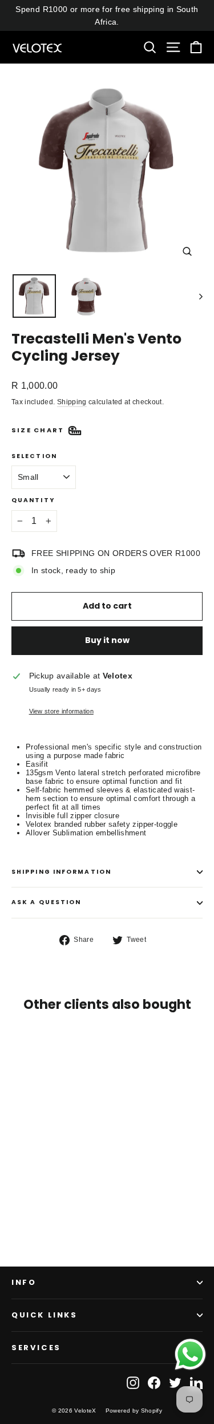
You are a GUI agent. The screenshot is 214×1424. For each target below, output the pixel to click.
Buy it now (107, 640)
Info (23, 1282)
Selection (34, 456)
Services (36, 1347)
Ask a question (46, 902)
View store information (61, 711)
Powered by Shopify (134, 1410)
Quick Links (44, 1314)
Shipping (72, 402)
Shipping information (61, 871)
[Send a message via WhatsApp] (190, 1354)
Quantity (33, 500)
